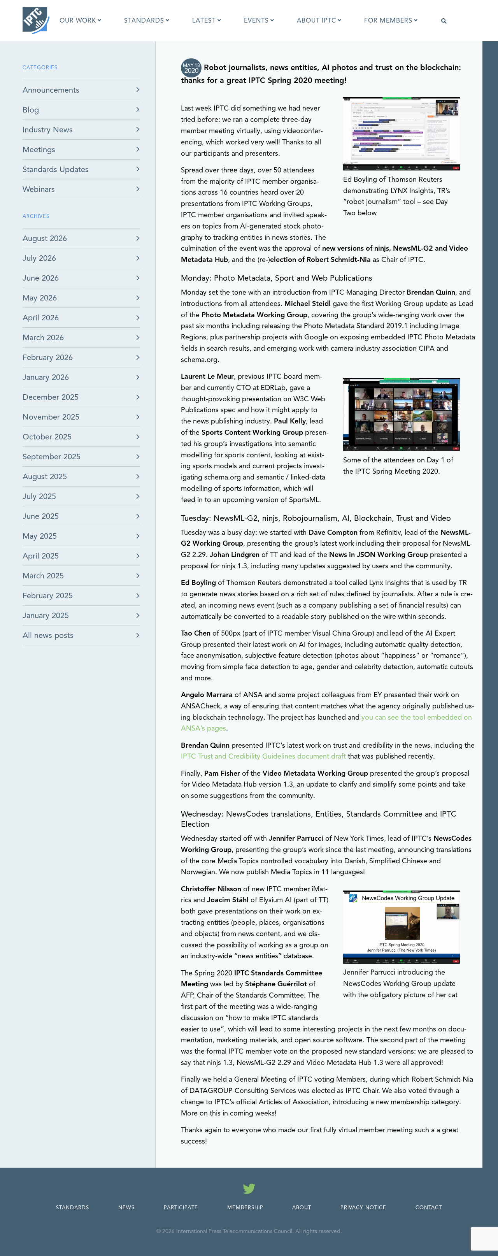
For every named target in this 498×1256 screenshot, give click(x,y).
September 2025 (52, 457)
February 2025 (48, 596)
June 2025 (41, 516)
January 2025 (46, 615)
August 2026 (45, 238)
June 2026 (41, 278)
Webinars (39, 189)
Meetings (39, 150)
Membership (245, 1208)
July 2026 (39, 258)
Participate (181, 1208)
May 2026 (40, 298)
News (126, 1208)
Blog (31, 110)
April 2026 (41, 318)
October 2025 (47, 437)
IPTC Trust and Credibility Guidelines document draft (263, 756)
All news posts (48, 635)
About (301, 1208)
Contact (429, 1208)
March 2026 (43, 338)
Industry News (48, 130)
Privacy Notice (363, 1208)
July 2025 (39, 496)
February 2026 (48, 357)
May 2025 (40, 536)
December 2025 (51, 397)
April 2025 (41, 556)
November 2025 (51, 417)
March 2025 (43, 576)
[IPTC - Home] (36, 20)
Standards (72, 1208)
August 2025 (45, 476)
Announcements (51, 90)
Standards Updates (56, 169)
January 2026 (46, 377)
